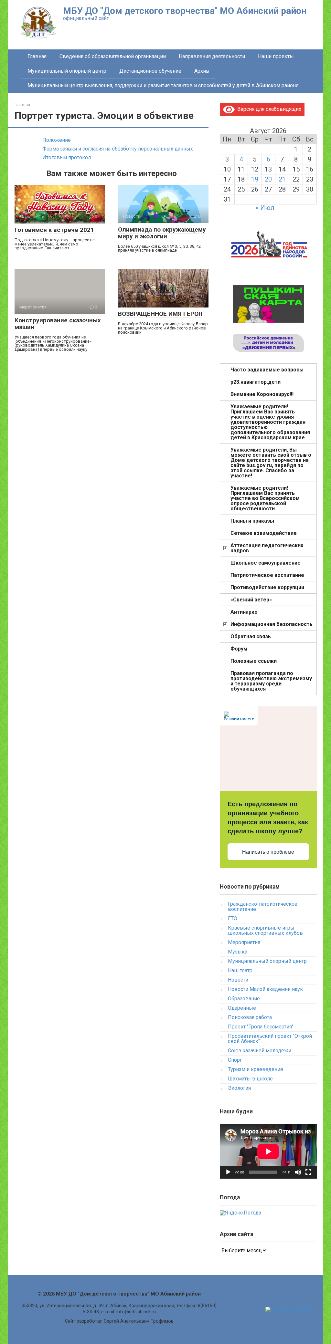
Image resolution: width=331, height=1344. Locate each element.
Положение (56, 140)
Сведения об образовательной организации (112, 56)
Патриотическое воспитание (267, 575)
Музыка (237, 952)
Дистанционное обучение (150, 71)
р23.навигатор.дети (255, 382)
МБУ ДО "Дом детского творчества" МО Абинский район (184, 10)
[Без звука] (298, 1172)
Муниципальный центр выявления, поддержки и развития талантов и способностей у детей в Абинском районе (163, 85)
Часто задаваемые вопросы (267, 370)
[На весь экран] (308, 1172)
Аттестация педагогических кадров (266, 548)
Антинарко (244, 612)
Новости (238, 980)
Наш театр (240, 970)
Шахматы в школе (250, 1079)
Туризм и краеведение (255, 1069)
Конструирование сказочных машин (58, 324)
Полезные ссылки (253, 661)
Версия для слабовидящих (268, 109)
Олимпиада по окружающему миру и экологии (162, 233)
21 (282, 179)
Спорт (235, 1060)
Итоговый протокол (66, 157)
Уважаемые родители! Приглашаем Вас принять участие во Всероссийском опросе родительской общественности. (265, 498)
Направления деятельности (212, 56)
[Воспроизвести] (228, 1172)
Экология (239, 1088)
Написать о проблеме (268, 852)
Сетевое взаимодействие (263, 533)
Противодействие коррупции (267, 587)
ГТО (232, 918)
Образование (244, 998)
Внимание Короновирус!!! (262, 394)
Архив (201, 71)
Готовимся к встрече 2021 (54, 230)
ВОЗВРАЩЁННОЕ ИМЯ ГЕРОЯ (160, 314)
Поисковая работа (250, 1017)
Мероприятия (244, 942)
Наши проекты (276, 56)
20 (268, 179)
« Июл (265, 208)
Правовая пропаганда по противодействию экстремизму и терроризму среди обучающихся (271, 681)
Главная (37, 56)
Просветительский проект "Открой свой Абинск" (270, 1038)
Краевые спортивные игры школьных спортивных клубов (265, 930)
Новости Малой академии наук (265, 989)
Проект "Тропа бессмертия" (261, 1027)
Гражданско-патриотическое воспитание (262, 906)
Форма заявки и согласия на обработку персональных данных (117, 149)
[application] (268, 1151)
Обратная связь (250, 636)
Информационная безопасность (271, 624)
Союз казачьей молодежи (259, 1050)
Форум (238, 649)
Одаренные (242, 1008)
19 (254, 179)
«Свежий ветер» (251, 600)
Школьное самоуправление (265, 563)
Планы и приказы (252, 521)
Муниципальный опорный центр (66, 71)
